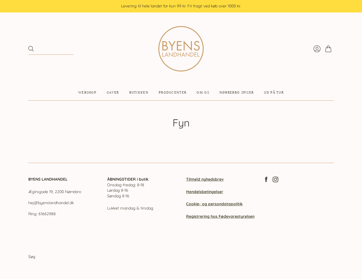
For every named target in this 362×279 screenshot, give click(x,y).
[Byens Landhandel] (181, 48)
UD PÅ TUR (274, 93)
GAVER (113, 93)
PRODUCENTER (172, 93)
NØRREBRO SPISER (236, 93)
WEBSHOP (87, 93)
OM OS (203, 93)
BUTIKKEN (138, 93)
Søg (31, 256)
